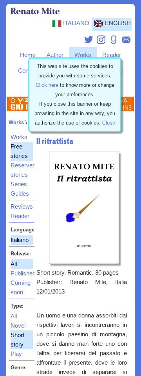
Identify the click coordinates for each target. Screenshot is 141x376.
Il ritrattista (54, 141)
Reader (111, 55)
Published (22, 273)
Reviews (22, 207)
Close (108, 123)
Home (28, 55)
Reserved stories (22, 170)
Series (19, 184)
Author (55, 55)
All (14, 316)
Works (82, 55)
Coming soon (21, 287)
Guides (20, 194)
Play (16, 354)
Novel (18, 326)
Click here (47, 85)
